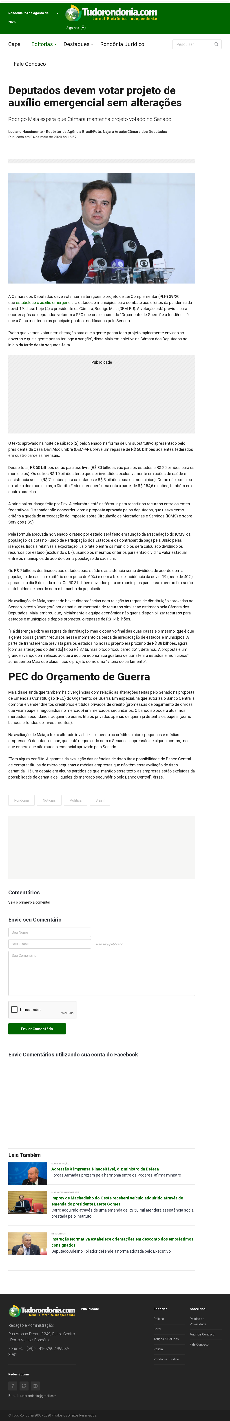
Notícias (49, 800)
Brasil (99, 800)
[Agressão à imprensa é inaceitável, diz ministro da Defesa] (27, 1173)
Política (76, 800)
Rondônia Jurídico (122, 44)
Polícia (158, 1349)
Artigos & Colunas (166, 1339)
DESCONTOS (58, 1233)
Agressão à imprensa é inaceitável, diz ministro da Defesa (105, 1169)
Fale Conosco (30, 64)
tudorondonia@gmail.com (38, 1396)
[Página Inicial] (110, 13)
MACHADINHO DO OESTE (65, 1192)
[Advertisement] (101, 847)
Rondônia (21, 800)
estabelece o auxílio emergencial (45, 302)
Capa (14, 44)
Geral (157, 1329)
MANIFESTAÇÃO (60, 1163)
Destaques (76, 44)
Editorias (42, 44)
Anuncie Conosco (202, 1334)
